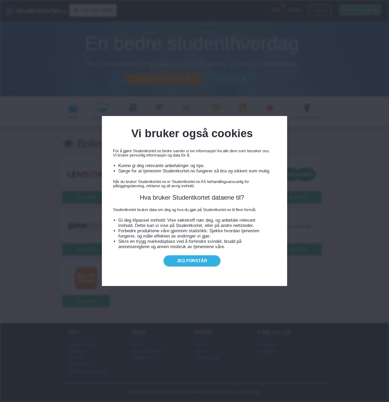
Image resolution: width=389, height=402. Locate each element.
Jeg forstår (192, 260)
